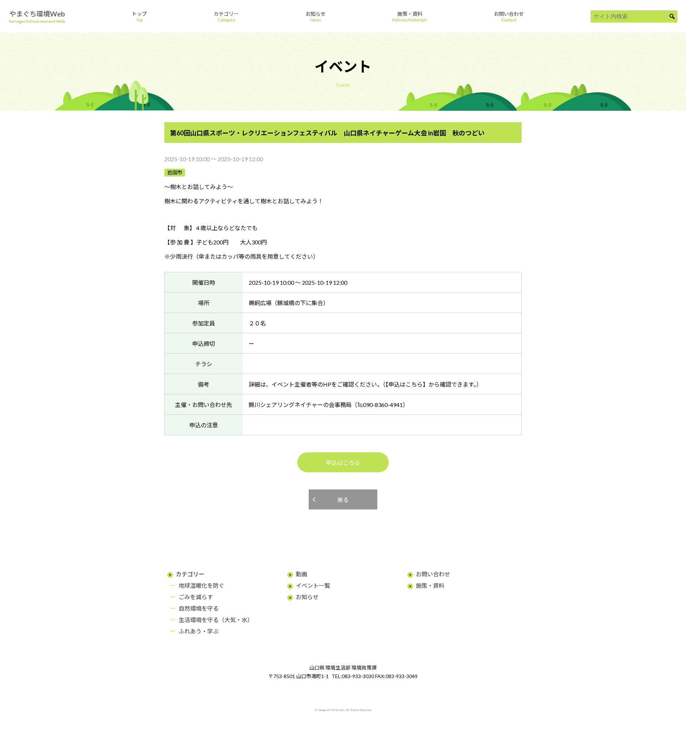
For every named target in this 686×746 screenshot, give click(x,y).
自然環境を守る (199, 608)
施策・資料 (430, 585)
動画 (301, 574)
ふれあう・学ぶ (199, 631)
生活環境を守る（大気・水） (216, 619)
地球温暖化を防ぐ (201, 585)
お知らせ (307, 596)
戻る (343, 499)
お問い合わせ (433, 574)
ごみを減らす (196, 596)
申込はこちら (343, 462)
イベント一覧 (313, 585)
